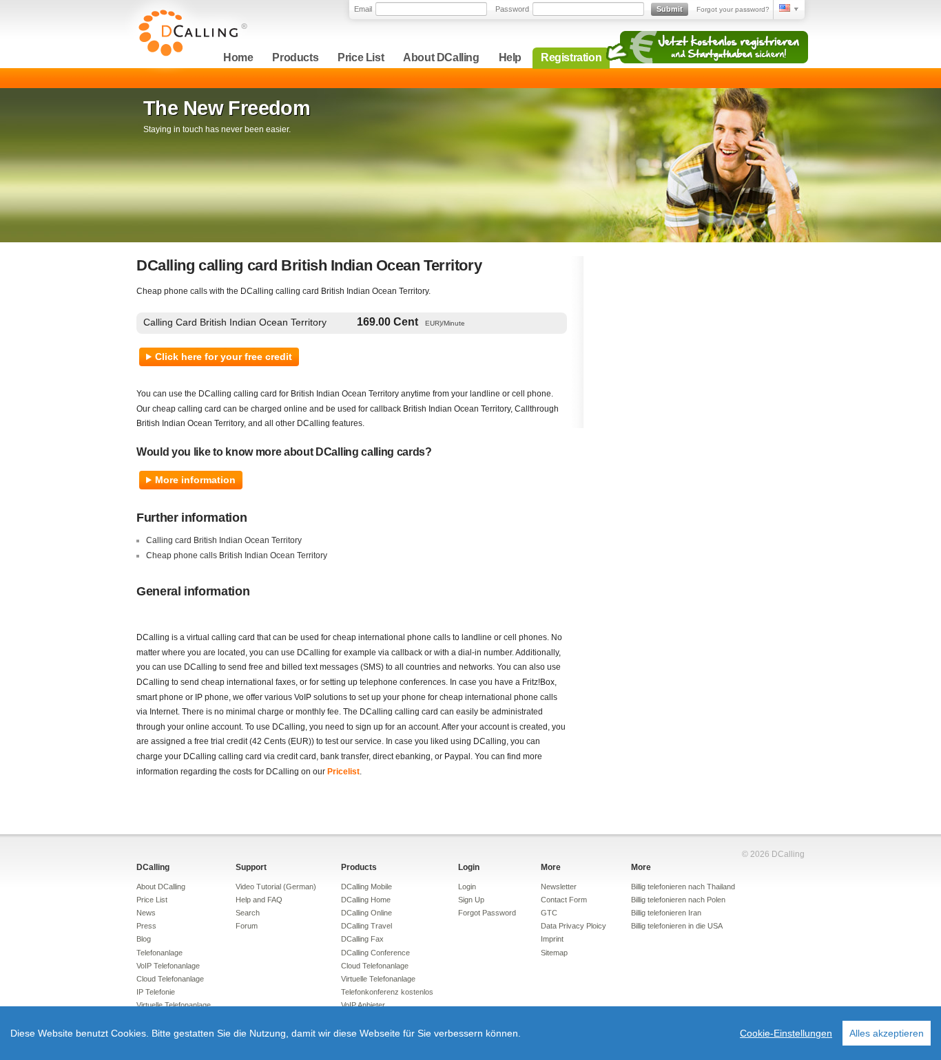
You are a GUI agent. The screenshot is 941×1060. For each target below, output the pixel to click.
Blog (143, 939)
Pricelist (343, 771)
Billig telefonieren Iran (666, 913)
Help (510, 57)
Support (251, 867)
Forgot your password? (732, 9)
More (551, 867)
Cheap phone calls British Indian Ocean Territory (236, 555)
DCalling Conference (375, 952)
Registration (571, 57)
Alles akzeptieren (886, 1033)
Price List (361, 57)
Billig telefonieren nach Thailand (683, 886)
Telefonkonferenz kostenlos (387, 992)
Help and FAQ (259, 899)
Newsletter (559, 886)
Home (238, 57)
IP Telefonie (155, 992)
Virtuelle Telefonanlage (173, 1005)
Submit (669, 9)
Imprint (552, 939)
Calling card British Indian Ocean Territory (224, 540)
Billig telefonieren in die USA (677, 926)
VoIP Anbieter (363, 1005)
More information (195, 479)
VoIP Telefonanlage (168, 966)
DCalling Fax (362, 939)
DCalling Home (366, 899)
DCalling (152, 867)
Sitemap (554, 952)
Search (248, 913)
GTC (549, 913)
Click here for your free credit (223, 356)
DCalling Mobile (366, 886)
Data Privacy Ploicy (573, 926)
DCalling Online (366, 913)
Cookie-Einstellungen (786, 1033)
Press (146, 926)
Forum (247, 926)
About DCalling (441, 57)
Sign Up (471, 899)
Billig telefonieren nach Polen (678, 899)
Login (468, 867)
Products (295, 57)
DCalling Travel (366, 926)
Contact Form (564, 899)
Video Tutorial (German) (276, 886)
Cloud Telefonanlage (170, 979)
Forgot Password (487, 913)
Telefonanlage (159, 952)
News (146, 913)
